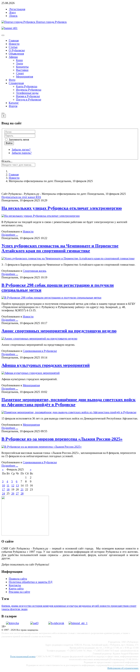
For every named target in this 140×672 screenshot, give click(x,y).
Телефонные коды (27, 92)
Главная (14, 40)
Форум (13, 106)
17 (3, 489)
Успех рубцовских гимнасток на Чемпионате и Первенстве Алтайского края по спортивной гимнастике (59, 248)
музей (96, 605)
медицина (85, 605)
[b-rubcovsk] (56, 623)
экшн (24, 609)
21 (22, 489)
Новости (14, 43)
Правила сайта (18, 578)
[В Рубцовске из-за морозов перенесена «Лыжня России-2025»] (41, 446)
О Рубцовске (17, 50)
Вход (12, 12)
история (37, 605)
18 (8, 489)
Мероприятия (24, 76)
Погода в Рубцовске (28, 99)
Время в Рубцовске (28, 96)
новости (105, 605)
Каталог (14, 102)
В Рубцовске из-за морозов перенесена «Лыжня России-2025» (61, 439)
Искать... (6, 161)
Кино (19, 60)
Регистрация (17, 9)
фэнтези (15, 609)
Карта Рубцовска (26, 86)
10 (3, 485)
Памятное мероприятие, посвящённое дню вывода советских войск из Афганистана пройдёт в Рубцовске (68, 402)
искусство (25, 605)
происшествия (120, 605)
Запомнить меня (18, 139)
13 (17, 485)
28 (22, 493)
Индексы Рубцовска (28, 89)
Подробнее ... (9, 234)
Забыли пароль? (22, 152)
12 (12, 485)
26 (12, 493)
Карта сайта (16, 588)
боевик (6, 605)
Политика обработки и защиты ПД (30, 582)
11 (8, 485)
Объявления (16, 53)
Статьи (13, 47)
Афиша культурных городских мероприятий (45, 365)
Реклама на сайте (19, 591)
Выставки (22, 70)
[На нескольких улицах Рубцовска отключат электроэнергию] (40, 215)
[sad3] (34, 623)
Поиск (13, 15)
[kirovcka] (12, 623)
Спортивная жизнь (34, 270)
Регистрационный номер (23, 656)
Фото (12, 79)
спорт (132, 605)
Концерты (22, 66)
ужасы (5, 609)
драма (15, 605)
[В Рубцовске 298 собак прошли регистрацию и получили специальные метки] (51, 297)
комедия (48, 605)
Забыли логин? (21, 149)
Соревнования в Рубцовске (40, 350)
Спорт (20, 73)
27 (17, 493)
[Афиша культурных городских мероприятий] (30, 373)
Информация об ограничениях (123, 668)
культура (73, 605)
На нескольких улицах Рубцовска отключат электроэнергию (61, 208)
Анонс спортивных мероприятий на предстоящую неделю (58, 330)
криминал (60, 605)
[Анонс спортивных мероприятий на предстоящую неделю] (39, 338)
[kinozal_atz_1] (78, 623)
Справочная (16, 83)
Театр (19, 63)
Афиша (13, 56)
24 (3, 493)
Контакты (15, 585)
